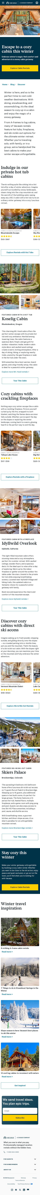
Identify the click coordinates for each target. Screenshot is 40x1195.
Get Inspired (20, 1086)
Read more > (7, 952)
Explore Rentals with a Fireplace (20, 477)
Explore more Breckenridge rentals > (17, 828)
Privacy (35, 1177)
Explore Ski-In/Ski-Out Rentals (20, 706)
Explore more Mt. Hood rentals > (15, 372)
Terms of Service (20, 1180)
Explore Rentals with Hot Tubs (20, 252)
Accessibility (11, 1184)
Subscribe (20, 1118)
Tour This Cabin (20, 381)
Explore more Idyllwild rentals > (15, 599)
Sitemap (23, 1177)
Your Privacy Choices (23, 1184)
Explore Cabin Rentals (20, 68)
